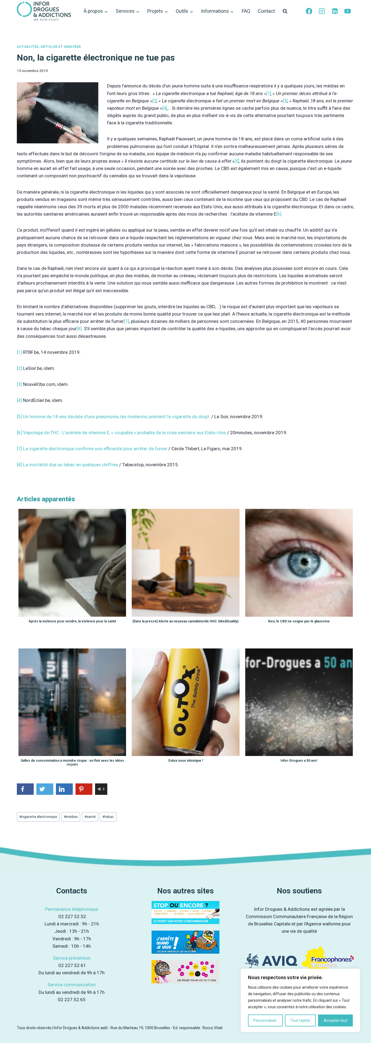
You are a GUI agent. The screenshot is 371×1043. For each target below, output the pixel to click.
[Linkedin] (334, 11)
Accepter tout (335, 1020)
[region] (300, 1000)
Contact (266, 11)
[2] (154, 100)
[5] (236, 161)
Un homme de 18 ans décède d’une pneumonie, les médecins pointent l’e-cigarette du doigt (116, 416)
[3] (285, 100)
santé (90, 816)
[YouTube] (347, 11)
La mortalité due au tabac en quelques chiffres (70, 464)
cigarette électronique (38, 816)
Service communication (72, 984)
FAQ (246, 11)
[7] (126, 321)
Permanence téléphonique (71, 909)
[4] (164, 108)
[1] (268, 93)
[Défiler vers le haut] (360, 1029)
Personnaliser (265, 1020)
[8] (79, 328)
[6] (278, 214)
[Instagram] (321, 11)
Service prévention (71, 958)
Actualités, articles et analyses (49, 47)
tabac (108, 816)
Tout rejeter (300, 1020)
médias (71, 816)
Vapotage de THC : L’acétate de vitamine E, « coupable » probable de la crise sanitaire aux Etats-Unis (124, 432)
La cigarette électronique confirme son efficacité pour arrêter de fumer (95, 448)
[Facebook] (309, 11)
